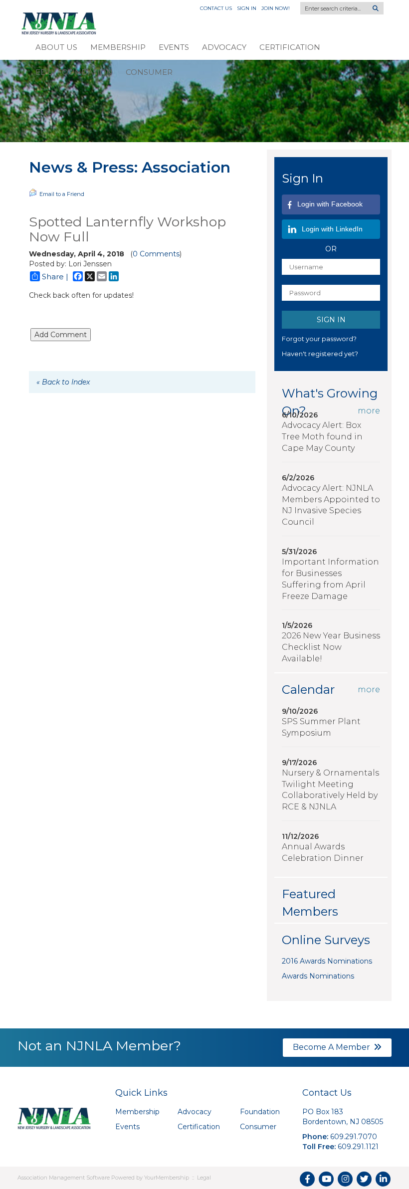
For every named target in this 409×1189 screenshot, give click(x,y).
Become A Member (331, 1047)
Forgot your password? (319, 339)
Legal (204, 1177)
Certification (289, 47)
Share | (55, 276)
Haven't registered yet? (320, 354)
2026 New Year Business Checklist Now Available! (331, 647)
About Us (56, 47)
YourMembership (166, 1177)
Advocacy (224, 47)
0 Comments (156, 253)
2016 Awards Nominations (327, 961)
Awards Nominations (318, 976)
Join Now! (275, 8)
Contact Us (216, 8)
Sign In (246, 8)
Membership (118, 47)
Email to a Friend (61, 194)
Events (174, 47)
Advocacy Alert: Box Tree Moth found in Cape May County (322, 436)
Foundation (260, 1111)
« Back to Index (63, 382)
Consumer (149, 72)
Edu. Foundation (74, 72)
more (369, 410)
